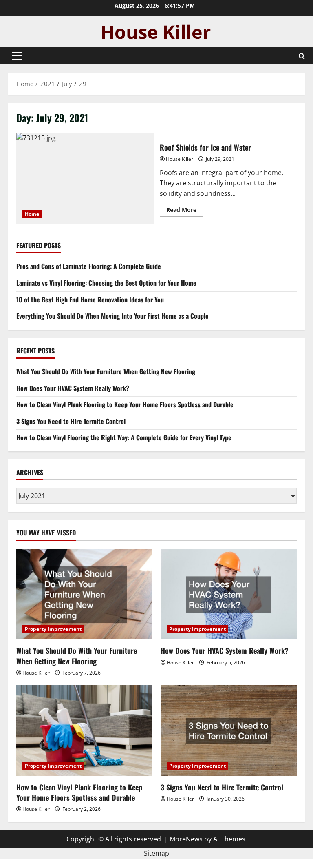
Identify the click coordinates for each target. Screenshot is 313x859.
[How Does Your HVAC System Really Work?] (229, 594)
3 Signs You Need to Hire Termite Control (71, 421)
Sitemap (156, 853)
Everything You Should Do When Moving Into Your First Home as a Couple (112, 316)
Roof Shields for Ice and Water (85, 178)
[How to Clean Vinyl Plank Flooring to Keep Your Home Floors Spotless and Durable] (84, 730)
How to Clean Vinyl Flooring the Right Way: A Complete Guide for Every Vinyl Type (123, 437)
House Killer (179, 158)
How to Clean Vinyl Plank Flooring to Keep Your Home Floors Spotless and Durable (125, 404)
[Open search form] (302, 56)
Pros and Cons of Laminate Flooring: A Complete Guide (88, 266)
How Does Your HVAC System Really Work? (72, 388)
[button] (17, 55)
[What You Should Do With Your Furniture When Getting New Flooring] (84, 594)
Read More (184, 211)
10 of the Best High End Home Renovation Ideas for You (90, 299)
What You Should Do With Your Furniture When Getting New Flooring (105, 371)
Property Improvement (53, 629)
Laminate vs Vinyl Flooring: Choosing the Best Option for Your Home (106, 283)
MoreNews (186, 839)
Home (32, 214)
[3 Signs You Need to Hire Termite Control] (229, 730)
